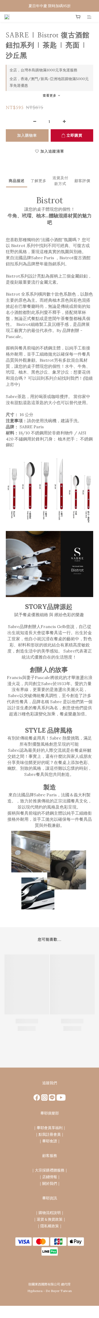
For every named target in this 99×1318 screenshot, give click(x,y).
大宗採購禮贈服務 (49, 1170)
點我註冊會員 (50, 1134)
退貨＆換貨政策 (50, 1219)
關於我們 (49, 1183)
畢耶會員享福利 (50, 1127)
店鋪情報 (49, 1176)
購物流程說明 (50, 1212)
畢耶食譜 (49, 1141)
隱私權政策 (49, 1226)
